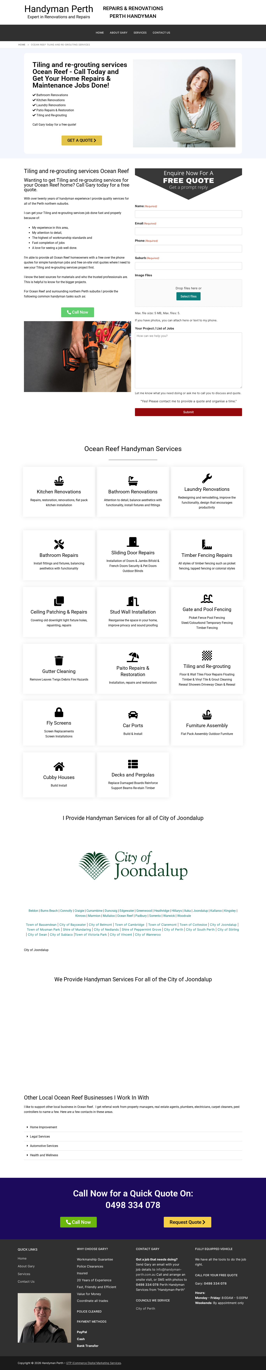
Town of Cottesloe (193, 925)
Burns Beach (49, 911)
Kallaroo (216, 911)
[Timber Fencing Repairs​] (207, 544)
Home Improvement (43, 1127)
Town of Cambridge (129, 925)
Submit (188, 412)
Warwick (169, 916)
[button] (133, 1127)
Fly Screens (59, 723)
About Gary (26, 1266)
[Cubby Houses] (59, 766)
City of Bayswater (72, 925)
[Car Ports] (133, 715)
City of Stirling (228, 929)
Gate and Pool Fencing (207, 609)
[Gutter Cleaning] (59, 660)
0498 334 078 (147, 1285)
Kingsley (230, 911)
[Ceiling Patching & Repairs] (59, 601)
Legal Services (40, 1136)
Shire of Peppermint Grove (141, 929)
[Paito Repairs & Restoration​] (133, 657)
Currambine (94, 911)
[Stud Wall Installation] (133, 601)
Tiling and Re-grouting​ (207, 666)
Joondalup (200, 911)
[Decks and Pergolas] (133, 764)
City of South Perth (200, 929)
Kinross (80, 916)
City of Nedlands (106, 929)
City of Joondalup (223, 925)
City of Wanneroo (148, 934)
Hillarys (177, 911)
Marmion (94, 916)
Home (22, 44)
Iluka (187, 911)
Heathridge (161, 911)
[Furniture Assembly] (207, 715)
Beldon (33, 911)
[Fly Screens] (59, 712)
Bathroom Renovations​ (133, 492)
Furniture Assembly (207, 725)
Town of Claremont (163, 925)
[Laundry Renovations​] (207, 478)
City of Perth (173, 929)
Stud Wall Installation (133, 612)
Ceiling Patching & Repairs (59, 612)
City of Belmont (100, 925)
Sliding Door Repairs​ (133, 552)
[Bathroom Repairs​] (59, 544)
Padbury (141, 916)
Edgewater (127, 911)
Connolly (66, 911)
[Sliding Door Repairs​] (133, 542)
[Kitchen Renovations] (59, 481)
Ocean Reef (125, 916)
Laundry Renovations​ (207, 489)
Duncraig (111, 911)
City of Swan (37, 934)
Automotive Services (44, 1146)
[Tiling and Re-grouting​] (207, 655)
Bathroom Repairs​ (59, 555)
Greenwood (144, 911)
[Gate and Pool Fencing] (207, 598)
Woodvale (184, 916)
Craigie (79, 911)
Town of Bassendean (41, 925)
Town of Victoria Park (91, 934)
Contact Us (26, 1281)
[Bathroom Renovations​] (133, 481)
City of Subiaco (61, 934)
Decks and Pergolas (133, 775)
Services (24, 1274)
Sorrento (155, 916)
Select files (189, 296)
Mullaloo (109, 916)
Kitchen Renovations (59, 492)
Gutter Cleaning (59, 671)
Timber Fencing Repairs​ (206, 555)
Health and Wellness (44, 1155)
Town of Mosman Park (43, 929)
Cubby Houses (59, 777)
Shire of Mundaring (77, 929)
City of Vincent (121, 934)
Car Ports (133, 725)
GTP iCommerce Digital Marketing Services (93, 1363)
